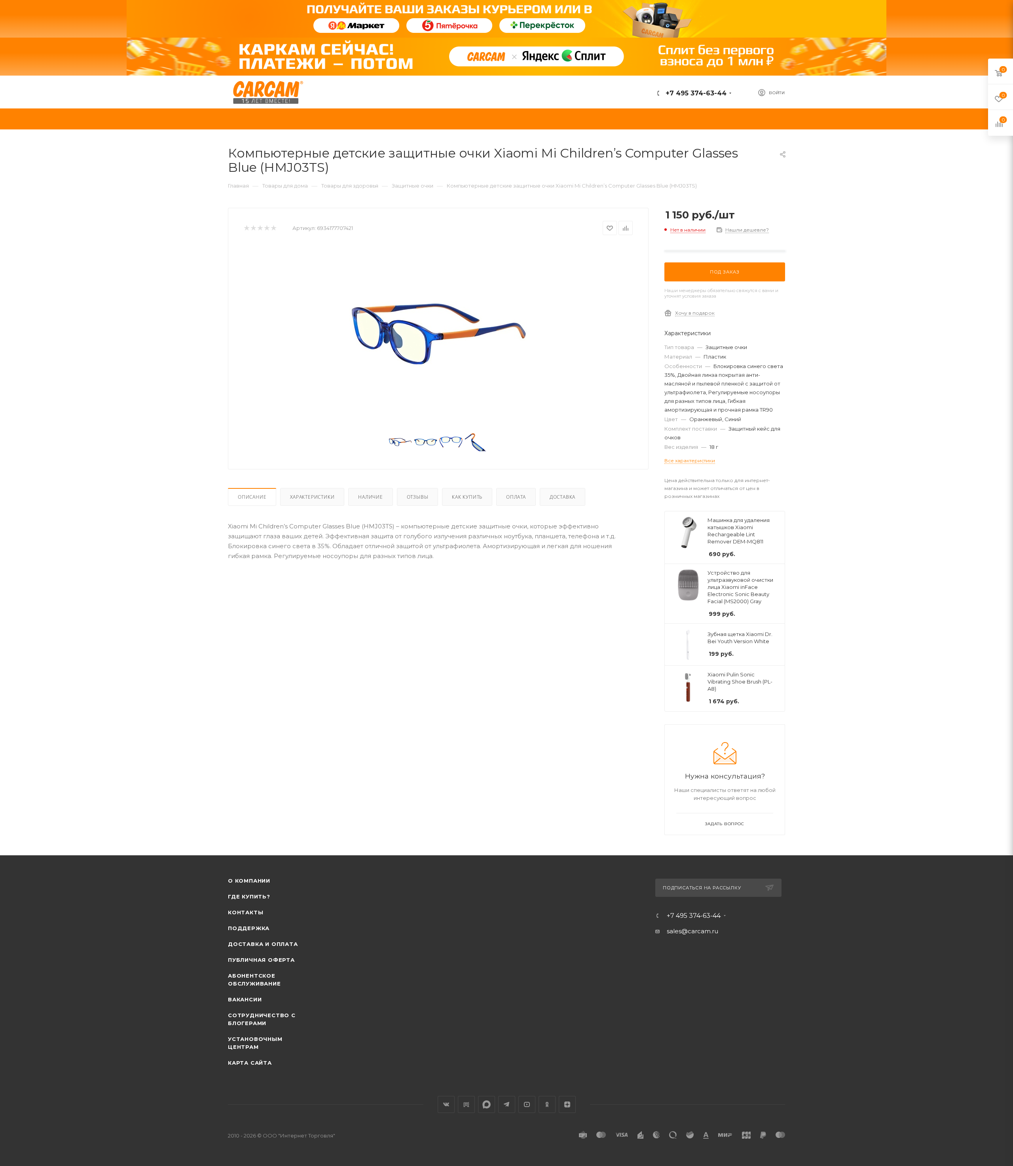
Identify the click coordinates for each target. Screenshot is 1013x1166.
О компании (249, 880)
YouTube (526, 1104)
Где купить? (249, 896)
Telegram (506, 1104)
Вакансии (245, 999)
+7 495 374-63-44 (695, 93)
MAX (486, 1104)
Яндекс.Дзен (567, 1104)
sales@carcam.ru (692, 931)
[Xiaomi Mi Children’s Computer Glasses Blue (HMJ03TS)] (438, 334)
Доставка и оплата (263, 944)
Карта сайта (250, 1063)
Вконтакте (446, 1104)
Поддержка (248, 928)
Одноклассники (547, 1104)
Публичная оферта (261, 960)
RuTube (466, 1104)
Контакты (245, 912)
